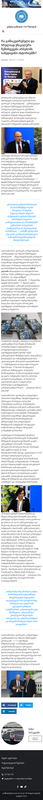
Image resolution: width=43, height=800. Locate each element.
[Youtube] (22, 787)
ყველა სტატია (35, 739)
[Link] (25, 787)
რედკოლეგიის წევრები (13, 763)
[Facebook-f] (18, 787)
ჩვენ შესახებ (8, 768)
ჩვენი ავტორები (9, 758)
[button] (9, 705)
